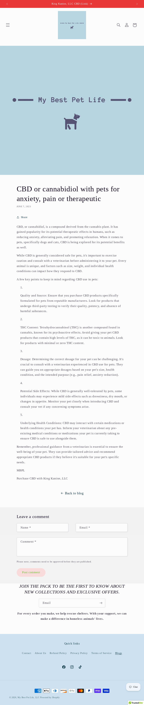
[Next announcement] (137, 4)
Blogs (118, 653)
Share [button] (24, 217)
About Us (40, 653)
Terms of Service (101, 653)
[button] (8, 25)
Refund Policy (58, 653)
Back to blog (74, 493)
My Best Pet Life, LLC (28, 697)
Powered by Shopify (50, 697)
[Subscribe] (101, 603)
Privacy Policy (79, 653)
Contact (26, 653)
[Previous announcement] (7, 4)
